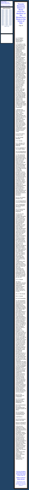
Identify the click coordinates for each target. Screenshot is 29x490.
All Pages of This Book (5, 5)
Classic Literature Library (6, 3)
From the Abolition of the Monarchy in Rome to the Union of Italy (21, 17)
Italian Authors (20, 477)
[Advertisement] (21, 31)
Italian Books (21, 479)
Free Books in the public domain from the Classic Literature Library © (21, 483)
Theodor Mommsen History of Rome (21, 7)
